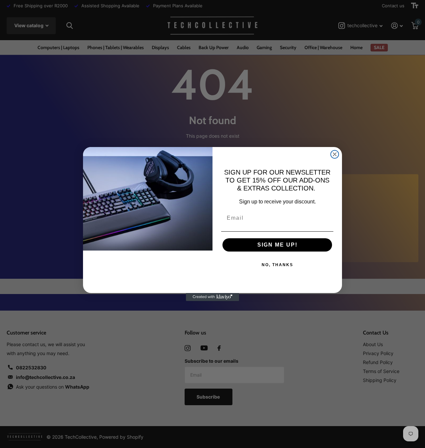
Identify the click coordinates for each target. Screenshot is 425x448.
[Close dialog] (335, 154)
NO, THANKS (277, 264)
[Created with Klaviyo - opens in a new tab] (212, 297)
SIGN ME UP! (277, 245)
